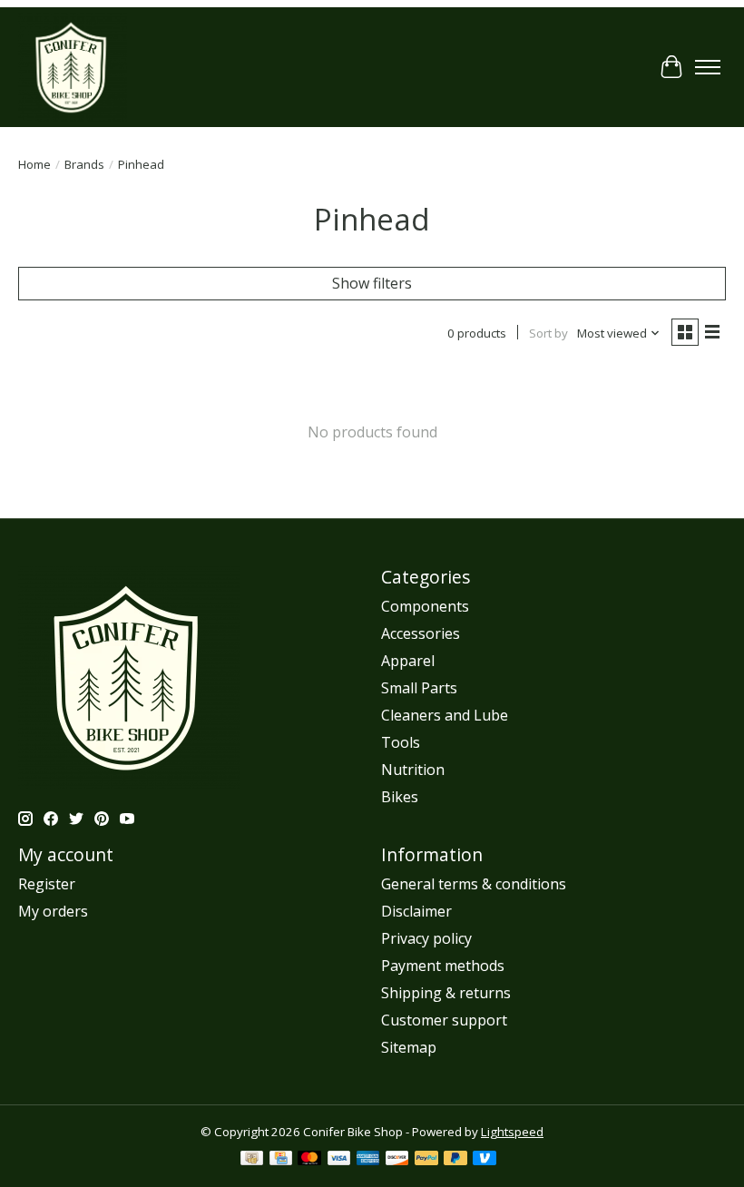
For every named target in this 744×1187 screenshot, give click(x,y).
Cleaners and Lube (444, 715)
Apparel (408, 661)
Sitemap (408, 1047)
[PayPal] (426, 1160)
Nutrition (413, 770)
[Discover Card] (397, 1160)
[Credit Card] (280, 1160)
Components (425, 606)
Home (34, 164)
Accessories (420, 633)
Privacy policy (426, 938)
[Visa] (339, 1160)
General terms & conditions (473, 884)
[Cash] (251, 1160)
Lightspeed (512, 1131)
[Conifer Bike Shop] (72, 67)
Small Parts (419, 688)
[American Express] (368, 1160)
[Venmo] (484, 1160)
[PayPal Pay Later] (455, 1160)
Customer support (444, 1020)
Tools (400, 742)
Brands (84, 164)
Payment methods (442, 966)
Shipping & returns (446, 993)
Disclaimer (416, 911)
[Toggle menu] (708, 67)
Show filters (372, 283)
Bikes (399, 797)
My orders (53, 911)
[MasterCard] (309, 1160)
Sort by (548, 333)
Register (46, 884)
